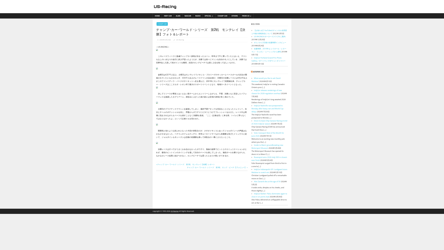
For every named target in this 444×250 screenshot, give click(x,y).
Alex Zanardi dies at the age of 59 (267, 181)
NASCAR (188, 16)
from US (245, 16)
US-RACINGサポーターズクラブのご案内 (269, 36)
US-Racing (165, 6)
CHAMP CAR (222, 16)
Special (208, 16)
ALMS (178, 16)
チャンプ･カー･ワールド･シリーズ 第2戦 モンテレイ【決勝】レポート (186, 164)
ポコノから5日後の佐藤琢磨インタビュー (270, 42)
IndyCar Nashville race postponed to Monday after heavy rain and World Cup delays (267, 108)
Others (234, 16)
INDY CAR (168, 16)
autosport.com (258, 71)
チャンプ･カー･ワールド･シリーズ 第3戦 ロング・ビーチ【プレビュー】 (216, 167)
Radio (197, 16)
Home (157, 16)
